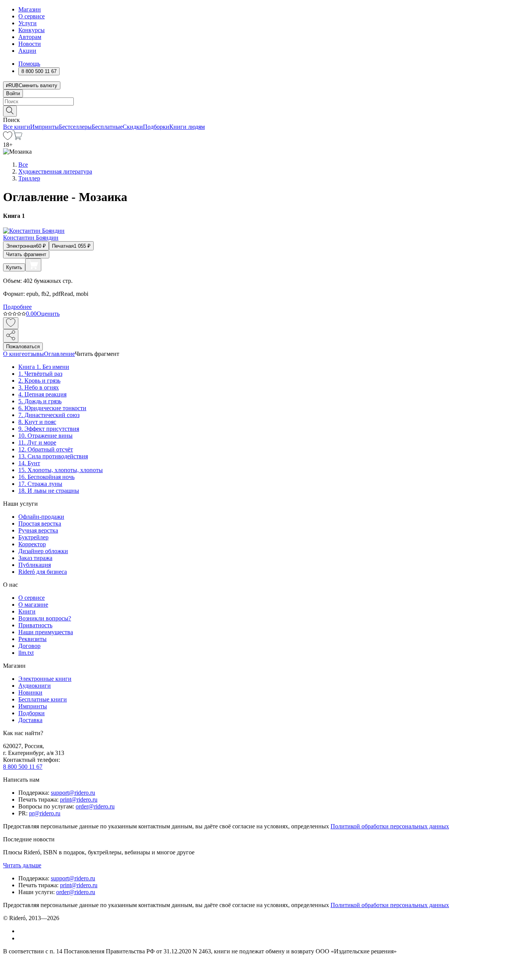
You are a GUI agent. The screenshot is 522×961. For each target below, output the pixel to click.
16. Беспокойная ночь (46, 477)
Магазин (29, 9)
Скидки (133, 126)
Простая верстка (39, 523)
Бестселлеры (75, 126)
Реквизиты (32, 639)
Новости (29, 44)
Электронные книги (44, 678)
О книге (13, 354)
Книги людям (187, 126)
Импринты (44, 126)
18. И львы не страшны (48, 490)
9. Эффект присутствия (48, 428)
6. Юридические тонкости (52, 408)
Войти (13, 93)
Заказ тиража (35, 558)
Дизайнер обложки (43, 551)
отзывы (34, 354)
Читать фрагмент (26, 254)
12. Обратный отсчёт (45, 449)
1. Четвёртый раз (40, 373)
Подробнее (17, 307)
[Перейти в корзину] (17, 138)
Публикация (34, 565)
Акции (27, 50)
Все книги (16, 126)
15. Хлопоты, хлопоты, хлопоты (60, 470)
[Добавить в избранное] (10, 323)
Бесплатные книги (42, 699)
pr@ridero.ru (44, 813)
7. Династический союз (48, 415)
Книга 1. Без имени (43, 367)
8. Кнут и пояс (37, 422)
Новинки (30, 692)
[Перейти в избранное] (7, 138)
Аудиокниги (34, 685)
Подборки (156, 126)
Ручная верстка (38, 530)
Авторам (29, 37)
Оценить (48, 313)
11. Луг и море (37, 442)
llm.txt (26, 652)
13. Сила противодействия (53, 456)
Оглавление (59, 354)
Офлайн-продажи (41, 516)
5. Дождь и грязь (40, 401)
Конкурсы (31, 30)
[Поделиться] (10, 336)
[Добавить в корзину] (33, 264)
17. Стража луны (40, 483)
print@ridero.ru (78, 799)
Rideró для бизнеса (42, 571)
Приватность (35, 625)
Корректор (32, 544)
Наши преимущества (45, 632)
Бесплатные (107, 126)
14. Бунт (29, 463)
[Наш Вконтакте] (22, 931)
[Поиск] (10, 111)
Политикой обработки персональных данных (390, 826)
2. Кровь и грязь (39, 380)
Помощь (29, 63)
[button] (261, 110)
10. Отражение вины (45, 435)
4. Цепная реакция (42, 394)
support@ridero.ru (73, 792)
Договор (29, 646)
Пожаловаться (23, 346)
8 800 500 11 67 (22, 766)
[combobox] (261, 101)
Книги (27, 611)
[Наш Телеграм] (21, 938)
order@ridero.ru (95, 806)
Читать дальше (22, 865)
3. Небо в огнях (38, 387)
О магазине (33, 604)
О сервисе (31, 16)
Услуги (27, 23)
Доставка (30, 720)
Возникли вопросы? (44, 618)
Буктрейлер (33, 537)
